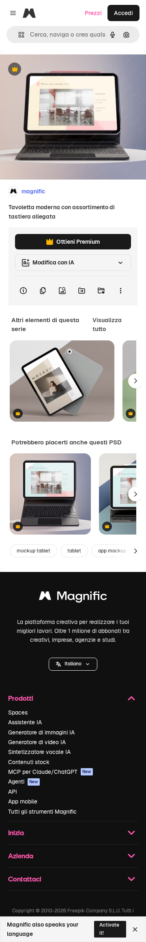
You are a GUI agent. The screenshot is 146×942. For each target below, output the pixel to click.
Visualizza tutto (107, 324)
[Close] (135, 929)
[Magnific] (73, 597)
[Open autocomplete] (18, 35)
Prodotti (20, 698)
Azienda (20, 855)
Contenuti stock (28, 762)
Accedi (123, 13)
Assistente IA (25, 722)
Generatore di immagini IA (41, 732)
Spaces (18, 712)
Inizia (16, 832)
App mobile (22, 801)
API (12, 791)
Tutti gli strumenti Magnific (42, 811)
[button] (73, 664)
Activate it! (109, 929)
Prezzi (93, 13)
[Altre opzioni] (120, 291)
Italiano (73, 663)
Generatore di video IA (37, 742)
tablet (74, 551)
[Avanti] (135, 381)
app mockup (112, 551)
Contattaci (24, 879)
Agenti (23, 781)
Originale (54, 70)
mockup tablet (33, 551)
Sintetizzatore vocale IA (39, 752)
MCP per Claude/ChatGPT (49, 771)
